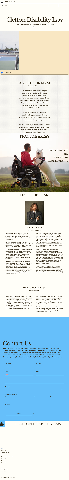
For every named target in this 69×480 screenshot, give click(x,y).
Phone (7, 371)
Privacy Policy (4, 458)
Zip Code (7, 379)
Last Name (39, 363)
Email (37, 371)
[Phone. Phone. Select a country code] (7, 374)
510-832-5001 (9, 2)
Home (2, 448)
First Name (8, 363)
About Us (3, 450)
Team (2, 454)
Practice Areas (5, 452)
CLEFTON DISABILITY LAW (38, 424)
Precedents (4, 461)
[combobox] (34, 389)
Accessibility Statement (7, 456)
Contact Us (4, 463)
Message (7, 404)
